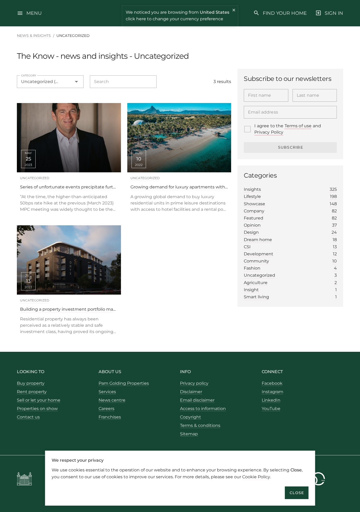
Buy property (31, 383)
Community (290, 261)
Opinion (290, 225)
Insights (290, 189)
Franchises (110, 417)
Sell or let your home (38, 400)
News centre (112, 400)
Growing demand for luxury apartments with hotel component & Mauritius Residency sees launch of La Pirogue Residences (179, 186)
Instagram (272, 391)
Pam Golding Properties (124, 383)
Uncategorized (34, 178)
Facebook (272, 383)
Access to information (203, 408)
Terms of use (298, 125)
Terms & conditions (200, 425)
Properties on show (37, 408)
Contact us (28, 417)
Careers (106, 408)
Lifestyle (290, 196)
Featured (290, 218)
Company (290, 210)
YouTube (271, 408)
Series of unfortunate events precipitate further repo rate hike (69, 186)
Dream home (290, 239)
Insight (290, 289)
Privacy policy (194, 383)
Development (290, 253)
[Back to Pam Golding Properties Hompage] (24, 479)
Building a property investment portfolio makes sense (69, 309)
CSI (290, 246)
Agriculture (290, 282)
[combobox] (50, 81)
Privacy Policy (268, 132)
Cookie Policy (256, 476)
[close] (234, 11)
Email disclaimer (197, 400)
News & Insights (34, 35)
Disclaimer (191, 391)
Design (290, 232)
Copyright (190, 417)
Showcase (290, 203)
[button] (67, 82)
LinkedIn (271, 400)
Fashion (290, 268)
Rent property (32, 391)
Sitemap (189, 433)
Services (107, 391)
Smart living (290, 296)
